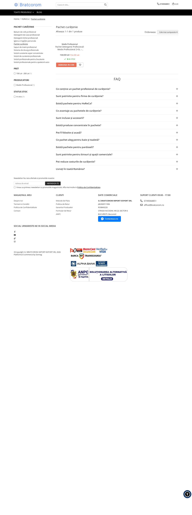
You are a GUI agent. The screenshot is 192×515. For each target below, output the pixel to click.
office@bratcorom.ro (153, 205)
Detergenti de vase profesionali (27, 35)
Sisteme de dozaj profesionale (26, 50)
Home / (17, 19)
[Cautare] (105, 4)
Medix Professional (24, 85)
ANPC (58, 214)
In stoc (19, 96)
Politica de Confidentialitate (88, 187)
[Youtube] (15, 235)
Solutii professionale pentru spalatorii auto (31, 62)
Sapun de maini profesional (25, 47)
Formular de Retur (63, 210)
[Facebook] (15, 231)
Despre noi (18, 200)
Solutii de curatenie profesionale (27, 56)
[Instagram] (15, 241)
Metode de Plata (63, 200)
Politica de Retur (63, 204)
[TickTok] (15, 238)
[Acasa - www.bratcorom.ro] (28, 4)
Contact (17, 210)
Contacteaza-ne (111, 219)
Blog (39, 12)
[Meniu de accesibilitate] (187, 494)
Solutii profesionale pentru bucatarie (29, 59)
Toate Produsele (23, 12)
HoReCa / (26, 19)
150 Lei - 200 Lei (22, 73)
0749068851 (150, 200)
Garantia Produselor (64, 207)
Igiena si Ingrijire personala (25, 41)
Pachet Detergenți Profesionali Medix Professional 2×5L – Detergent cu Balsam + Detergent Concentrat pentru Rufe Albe (69, 48)
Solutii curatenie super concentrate (28, 53)
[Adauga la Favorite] (80, 65)
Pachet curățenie (21, 44)
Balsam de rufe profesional (25, 32)
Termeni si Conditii (21, 204)
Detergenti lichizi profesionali (26, 38)
